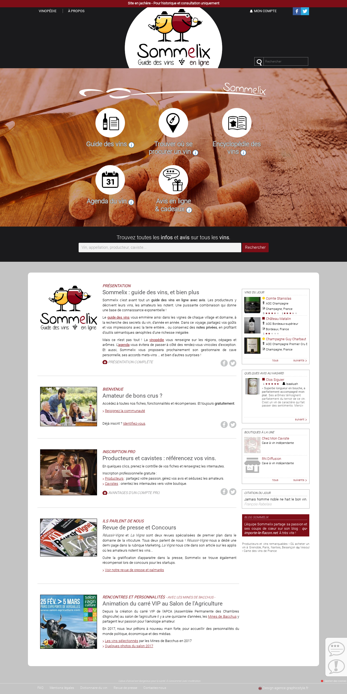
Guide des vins (107, 144)
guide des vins (118, 317)
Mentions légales (62, 688)
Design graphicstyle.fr (285, 688)
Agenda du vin (107, 201)
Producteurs (114, 478)
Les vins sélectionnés (121, 641)
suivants (298, 360)
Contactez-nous (154, 688)
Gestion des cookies (335, 681)
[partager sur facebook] (224, 363)
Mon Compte (265, 11)
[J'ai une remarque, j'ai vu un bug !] (336, 666)
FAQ (40, 688)
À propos (76, 11)
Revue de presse (125, 688)
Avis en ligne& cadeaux (173, 205)
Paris (265, 547)
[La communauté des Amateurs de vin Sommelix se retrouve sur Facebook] (297, 14)
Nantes (276, 547)
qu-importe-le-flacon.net (275, 530)
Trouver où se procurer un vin (171, 148)
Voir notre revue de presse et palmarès (134, 570)
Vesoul (304, 547)
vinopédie (156, 340)
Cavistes (111, 484)
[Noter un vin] (336, 649)
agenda (124, 345)
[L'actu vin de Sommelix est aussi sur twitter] (305, 14)
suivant (299, 419)
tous (275, 360)
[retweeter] (232, 363)
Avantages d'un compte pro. (134, 493)
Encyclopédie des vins (237, 148)
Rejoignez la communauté (125, 411)
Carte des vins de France (260, 551)
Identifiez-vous (134, 423)
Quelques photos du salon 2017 (129, 646)
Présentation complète (130, 362)
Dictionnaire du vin (93, 688)
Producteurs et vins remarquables (265, 544)
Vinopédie (47, 11)
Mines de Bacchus (222, 616)
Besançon (288, 547)
